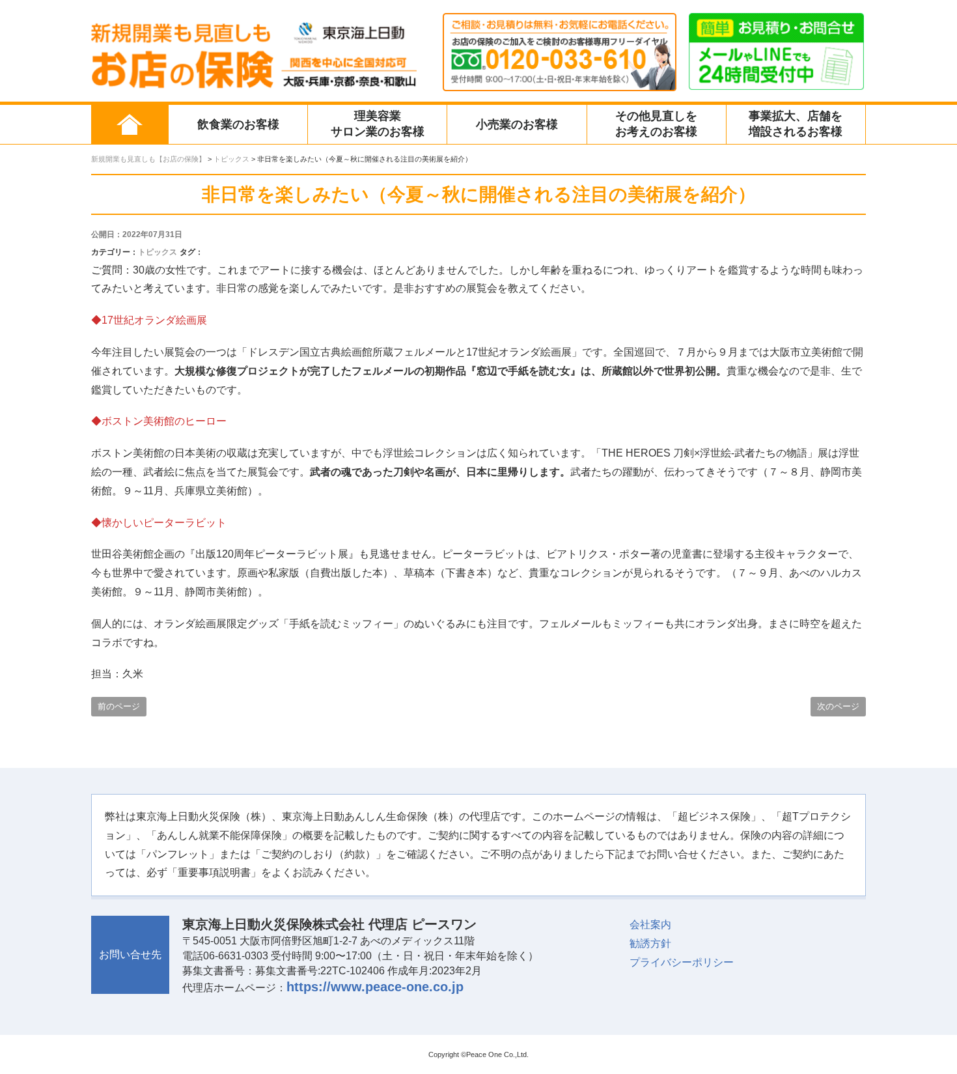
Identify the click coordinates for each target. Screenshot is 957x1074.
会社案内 (650, 924)
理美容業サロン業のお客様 (377, 123)
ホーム (129, 124)
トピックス (157, 252)
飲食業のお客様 (238, 124)
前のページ (119, 706)
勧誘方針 (650, 943)
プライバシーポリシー (682, 962)
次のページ (838, 706)
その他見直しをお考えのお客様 (656, 123)
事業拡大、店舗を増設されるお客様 (795, 123)
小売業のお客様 (517, 124)
